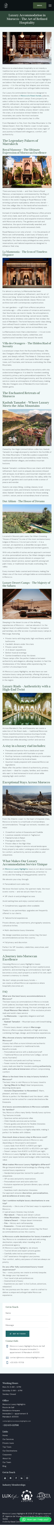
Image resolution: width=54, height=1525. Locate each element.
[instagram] (27, 1478)
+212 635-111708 (17, 1362)
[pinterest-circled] (10, 1478)
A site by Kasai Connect (13, 1521)
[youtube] (5, 1478)
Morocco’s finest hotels (30, 96)
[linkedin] (21, 1478)
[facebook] (16, 1478)
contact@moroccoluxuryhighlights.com (27, 1357)
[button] (50, 5)
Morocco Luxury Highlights (16, 869)
